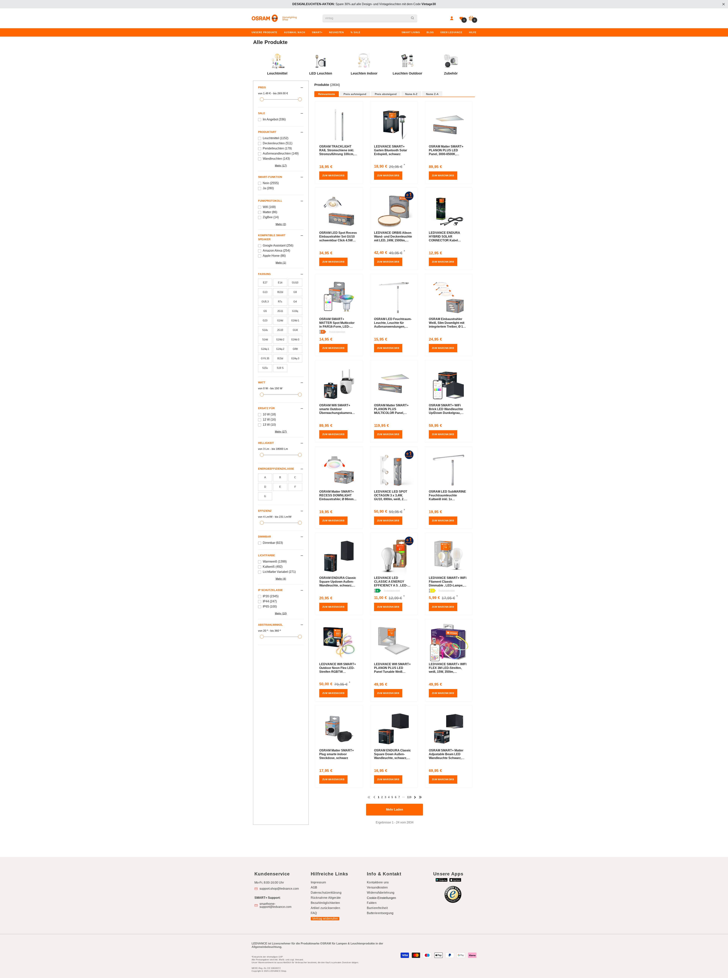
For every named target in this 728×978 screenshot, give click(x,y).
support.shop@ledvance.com (279, 888)
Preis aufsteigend (355, 94)
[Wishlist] (461, 18)
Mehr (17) (281, 165)
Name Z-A (432, 94)
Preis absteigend (386, 94)
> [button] (415, 797)
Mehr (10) (281, 613)
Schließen (723, 4)
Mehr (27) (281, 431)
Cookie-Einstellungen (381, 898)
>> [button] (420, 797)
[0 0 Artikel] (471, 18)
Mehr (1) (281, 262)
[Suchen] (370, 18)
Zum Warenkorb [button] (333, 175)
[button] (394, 89)
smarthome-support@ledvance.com (275, 905)
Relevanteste (326, 94)
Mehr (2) (281, 224)
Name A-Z (411, 94)
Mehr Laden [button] (394, 809)
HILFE (472, 32)
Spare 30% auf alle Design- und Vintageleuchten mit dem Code (364, 4)
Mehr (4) (281, 578)
